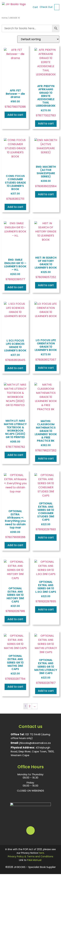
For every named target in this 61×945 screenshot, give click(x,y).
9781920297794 (15, 667)
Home (4, 17)
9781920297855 (45, 591)
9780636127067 (46, 350)
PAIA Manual (34, 860)
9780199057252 (46, 267)
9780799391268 (15, 524)
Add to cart (15, 115)
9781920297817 (45, 671)
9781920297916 (15, 599)
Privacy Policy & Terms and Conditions (30, 856)
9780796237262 (46, 435)
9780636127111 (15, 187)
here (41, 853)
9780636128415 (15, 350)
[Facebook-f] (30, 830)
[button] (56, 7)
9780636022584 (46, 176)
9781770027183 (46, 100)
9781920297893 (46, 516)
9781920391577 (15, 269)
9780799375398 (15, 99)
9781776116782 (15, 434)
